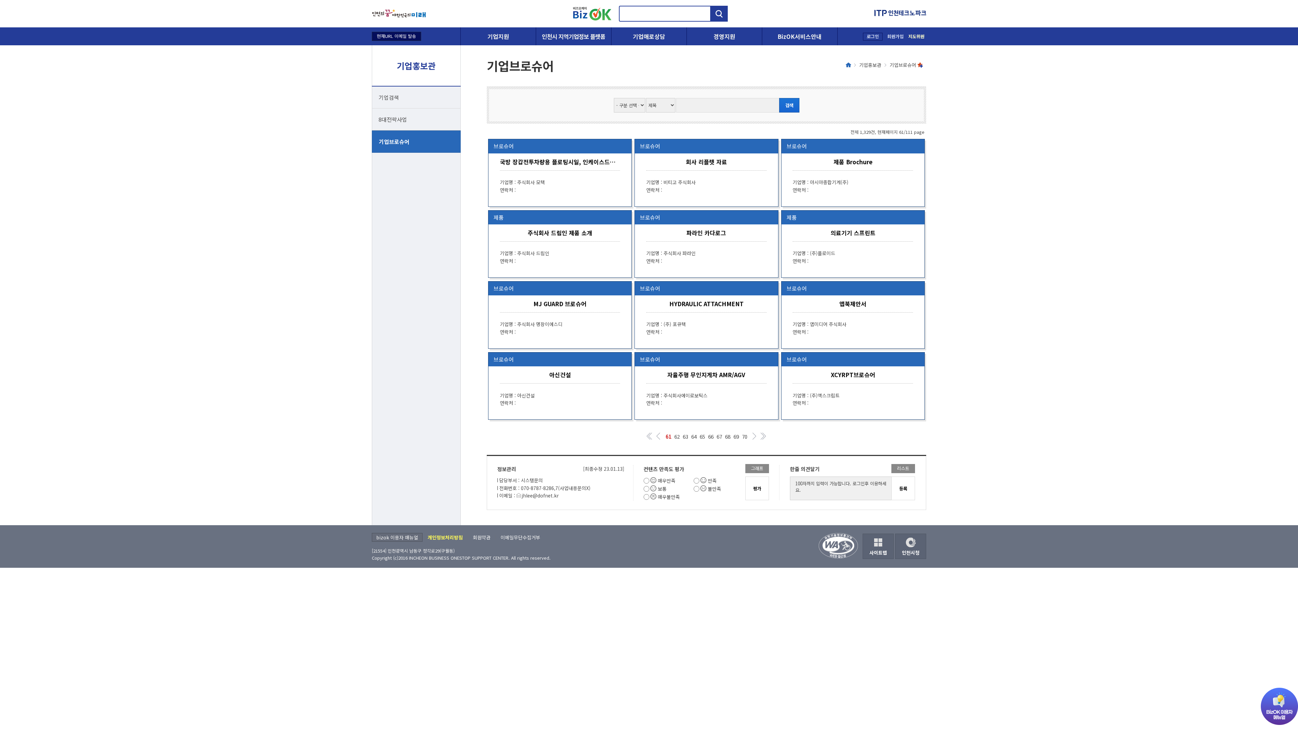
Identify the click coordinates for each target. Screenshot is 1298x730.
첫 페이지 (649, 436)
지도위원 (916, 36)
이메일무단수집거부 (520, 537)
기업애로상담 (649, 36)
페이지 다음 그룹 (754, 436)
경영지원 (724, 36)
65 (702, 436)
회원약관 (481, 537)
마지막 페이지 (763, 436)
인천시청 (910, 552)
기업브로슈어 (394, 142)
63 (685, 436)
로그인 (873, 36)
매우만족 (666, 480)
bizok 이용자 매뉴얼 (397, 537)
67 (719, 436)
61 (669, 436)
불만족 (714, 488)
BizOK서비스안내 (799, 36)
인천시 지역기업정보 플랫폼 (573, 36)
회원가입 (895, 36)
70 (744, 436)
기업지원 (498, 36)
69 (736, 436)
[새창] (399, 14)
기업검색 (389, 97)
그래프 (757, 468)
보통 (662, 488)
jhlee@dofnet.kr (540, 495)
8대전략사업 (393, 119)
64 (694, 436)
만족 (712, 480)
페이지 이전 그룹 (658, 436)
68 (727, 436)
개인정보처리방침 (445, 537)
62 (677, 436)
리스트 (903, 468)
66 (711, 436)
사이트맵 (878, 552)
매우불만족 (669, 496)
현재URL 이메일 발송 (396, 36)
